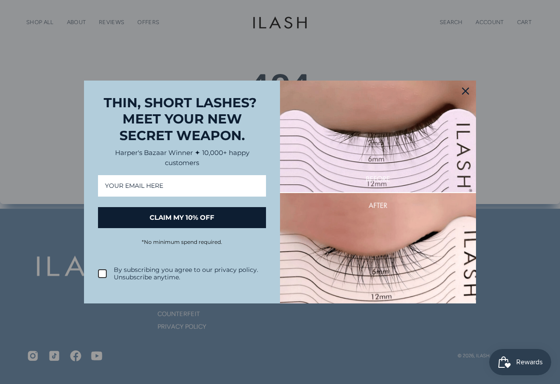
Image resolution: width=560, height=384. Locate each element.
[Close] (465, 91)
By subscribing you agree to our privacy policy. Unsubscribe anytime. (186, 273)
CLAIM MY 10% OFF (182, 217)
